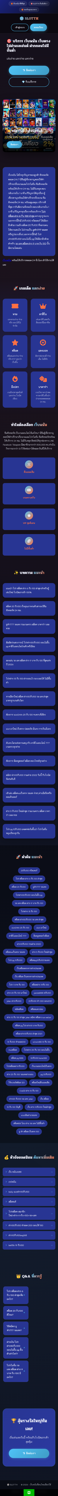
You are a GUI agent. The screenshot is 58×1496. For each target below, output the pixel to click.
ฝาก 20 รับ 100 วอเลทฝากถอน (20, 1074)
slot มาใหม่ (41, 927)
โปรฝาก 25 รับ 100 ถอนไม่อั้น (37, 1050)
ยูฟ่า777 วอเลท (39, 887)
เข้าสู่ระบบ (20, 27)
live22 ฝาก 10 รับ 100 (29, 1090)
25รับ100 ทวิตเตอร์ (29, 870)
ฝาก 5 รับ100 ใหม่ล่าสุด (42, 952)
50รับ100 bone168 (39, 1058)
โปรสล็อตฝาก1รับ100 (16, 1066)
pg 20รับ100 (46, 1074)
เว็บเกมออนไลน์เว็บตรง (41, 1066)
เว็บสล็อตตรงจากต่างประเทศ (29, 968)
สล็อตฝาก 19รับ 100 (40, 984)
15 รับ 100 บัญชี (13, 1107)
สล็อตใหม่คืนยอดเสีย (41, 1082)
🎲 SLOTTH (29, 18)
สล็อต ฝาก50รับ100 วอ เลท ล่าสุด (29, 919)
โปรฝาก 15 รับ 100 (29, 911)
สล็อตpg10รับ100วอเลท (40, 960)
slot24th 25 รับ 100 (20, 927)
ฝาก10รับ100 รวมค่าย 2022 (29, 944)
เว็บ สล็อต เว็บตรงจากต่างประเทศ (29, 976)
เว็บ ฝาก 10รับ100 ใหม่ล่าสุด (39, 1107)
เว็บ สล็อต (44, 1099)
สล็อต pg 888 (17, 1058)
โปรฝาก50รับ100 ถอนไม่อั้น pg (29, 895)
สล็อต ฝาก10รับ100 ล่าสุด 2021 (29, 1033)
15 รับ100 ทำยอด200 (16, 1042)
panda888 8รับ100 (42, 993)
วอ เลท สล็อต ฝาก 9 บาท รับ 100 (29, 903)
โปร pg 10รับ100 (15, 960)
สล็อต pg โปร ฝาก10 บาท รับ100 (29, 1025)
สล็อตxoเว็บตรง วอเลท (15, 952)
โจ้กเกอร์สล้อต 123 (16, 1082)
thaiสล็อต (12, 1050)
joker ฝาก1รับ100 (13, 1001)
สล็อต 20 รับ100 (19, 887)
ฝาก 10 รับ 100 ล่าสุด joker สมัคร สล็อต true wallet (29, 1017)
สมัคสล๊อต (19, 1009)
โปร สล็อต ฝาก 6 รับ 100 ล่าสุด (29, 878)
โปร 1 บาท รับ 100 (17, 984)
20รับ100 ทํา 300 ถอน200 (40, 1001)
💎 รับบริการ (29, 81)
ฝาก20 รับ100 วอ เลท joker (21, 1099)
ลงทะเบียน (38, 27)
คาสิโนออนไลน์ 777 (17, 936)
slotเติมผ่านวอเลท (29, 1115)
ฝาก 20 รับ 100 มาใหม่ (17, 993)
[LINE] (29, 1492)
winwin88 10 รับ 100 (42, 1042)
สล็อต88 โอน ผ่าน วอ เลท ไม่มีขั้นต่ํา (29, 1123)
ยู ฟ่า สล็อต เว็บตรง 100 (29, 1131)
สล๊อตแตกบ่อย (37, 1009)
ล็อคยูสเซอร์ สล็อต (41, 936)
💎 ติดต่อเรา (29, 70)
